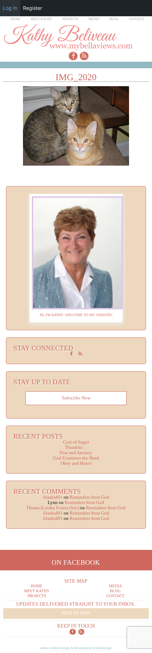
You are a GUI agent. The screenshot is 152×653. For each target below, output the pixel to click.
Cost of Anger (76, 442)
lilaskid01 (53, 497)
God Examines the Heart (76, 458)
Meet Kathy (41, 19)
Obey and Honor (76, 463)
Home (16, 19)
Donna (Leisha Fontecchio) (53, 507)
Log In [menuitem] (10, 8)
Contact (137, 19)
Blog (114, 19)
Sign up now (76, 613)
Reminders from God (89, 497)
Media (93, 19)
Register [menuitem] (32, 8)
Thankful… (76, 447)
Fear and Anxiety (76, 452)
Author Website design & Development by (76, 648)
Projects (70, 19)
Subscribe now (76, 398)
